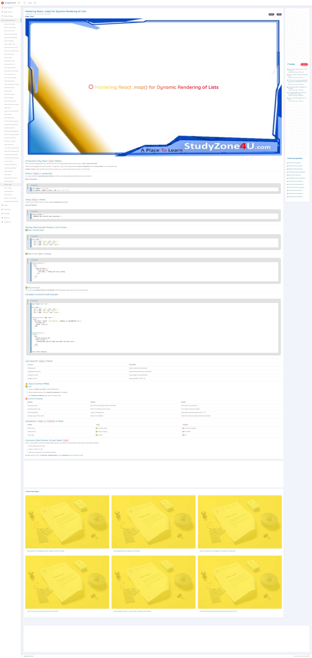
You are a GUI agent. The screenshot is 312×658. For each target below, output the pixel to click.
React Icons (7, 107)
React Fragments (9, 41)
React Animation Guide (10, 178)
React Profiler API (9, 54)
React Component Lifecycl (11, 134)
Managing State (8, 191)
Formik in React (8, 161)
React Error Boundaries (10, 34)
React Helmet (8, 91)
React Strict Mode (9, 81)
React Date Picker (9, 87)
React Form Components (11, 111)
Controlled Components (11, 154)
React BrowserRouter (10, 101)
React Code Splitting (10, 27)
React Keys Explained (10, 168)
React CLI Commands (10, 198)
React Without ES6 (9, 61)
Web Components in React (11, 84)
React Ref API (8, 114)
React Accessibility (9, 24)
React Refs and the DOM (11, 71)
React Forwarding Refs (10, 37)
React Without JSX (9, 64)
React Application (9, 117)
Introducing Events (9, 128)
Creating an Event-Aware (11, 124)
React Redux (7, 174)
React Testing (8, 194)
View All (304, 64)
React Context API (9, 31)
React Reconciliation (10, 67)
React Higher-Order (9, 44)
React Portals (8, 57)
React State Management (11, 131)
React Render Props (10, 74)
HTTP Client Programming (11, 148)
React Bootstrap (9, 181)
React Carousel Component (12, 104)
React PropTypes (9, 97)
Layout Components (10, 138)
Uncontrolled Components (11, 158)
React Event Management (11, 121)
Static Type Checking (10, 77)
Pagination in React (9, 141)
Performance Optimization (11, 51)
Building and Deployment (11, 201)
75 (272, 14)
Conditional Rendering (10, 164)
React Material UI (9, 144)
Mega (30, 3)
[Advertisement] (153, 474)
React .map (7, 184)
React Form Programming (11, 151)
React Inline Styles (9, 94)
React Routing (8, 171)
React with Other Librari (11, 47)
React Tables (8, 188)
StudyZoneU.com (28, 656)
